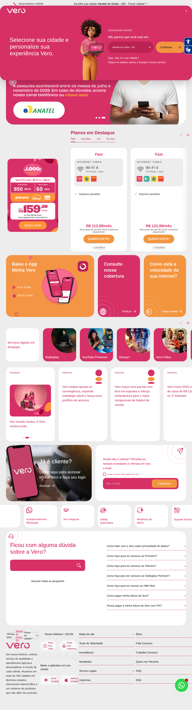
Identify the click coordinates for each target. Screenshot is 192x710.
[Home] (22, 646)
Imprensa (84, 680)
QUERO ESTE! (99, 238)
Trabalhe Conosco (147, 652)
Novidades (85, 661)
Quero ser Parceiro (147, 661)
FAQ (138, 670)
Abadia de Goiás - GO (111, 3)
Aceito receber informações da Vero (123, 474)
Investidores (86, 652)
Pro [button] (98, 139)
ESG (138, 680)
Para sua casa (50, 645)
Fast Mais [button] (86, 139)
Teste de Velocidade (91, 643)
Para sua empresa (71, 645)
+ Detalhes (98, 247)
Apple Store (25, 295)
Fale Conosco (144, 643)
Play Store (24, 287)
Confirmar (166, 47)
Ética (139, 634)
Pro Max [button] (110, 139)
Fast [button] (73, 138)
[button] (187, 135)
